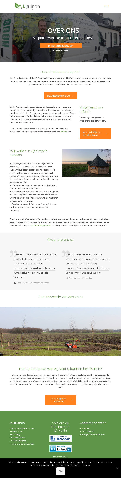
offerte (64, 131)
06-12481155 (88, 431)
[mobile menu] (106, 6)
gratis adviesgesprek (41, 225)
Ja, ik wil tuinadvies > (60, 45)
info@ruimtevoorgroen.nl (93, 434)
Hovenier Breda (60, 456)
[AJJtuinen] (27, 6)
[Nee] (117, 468)
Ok (60, 471)
